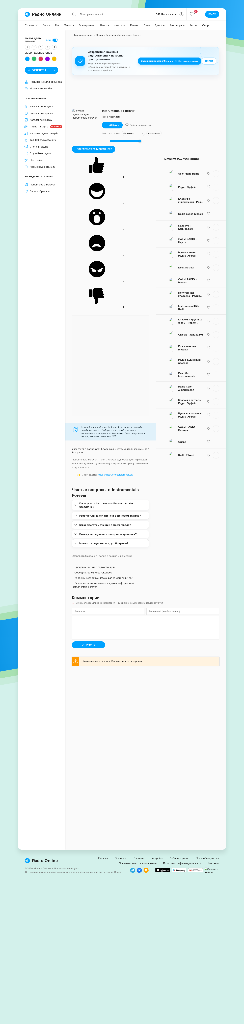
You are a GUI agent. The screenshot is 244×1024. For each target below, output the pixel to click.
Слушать (114, 125)
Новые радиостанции (42, 166)
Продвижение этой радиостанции (94, 567)
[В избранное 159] (208, 173)
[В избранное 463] (208, 294)
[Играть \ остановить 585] (216, 455)
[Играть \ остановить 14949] (216, 375)
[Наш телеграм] (132, 870)
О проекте (121, 858)
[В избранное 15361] (208, 227)
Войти (209, 61)
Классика (119, 25)
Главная (103, 858)
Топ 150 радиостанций (43, 140)
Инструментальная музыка (131, 449)
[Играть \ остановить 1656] (216, 334)
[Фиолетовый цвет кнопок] (47, 58)
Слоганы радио (39, 146)
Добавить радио (179, 858)
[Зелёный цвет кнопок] (34, 58)
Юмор (205, 25)
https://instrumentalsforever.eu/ (115, 474)
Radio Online (45, 860)
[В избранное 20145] (208, 307)
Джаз (147, 25)
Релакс (134, 25)
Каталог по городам (41, 106)
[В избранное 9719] (208, 240)
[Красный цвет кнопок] (40, 58)
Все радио (78, 452)
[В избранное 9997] (208, 428)
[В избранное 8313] (208, 388)
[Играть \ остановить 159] (216, 173)
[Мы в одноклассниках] (146, 870)
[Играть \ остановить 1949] (216, 200)
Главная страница (83, 35)
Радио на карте (44, 126)
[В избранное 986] (208, 442)
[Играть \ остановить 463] (216, 294)
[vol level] (105, 141)
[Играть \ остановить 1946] (216, 321)
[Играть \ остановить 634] (216, 348)
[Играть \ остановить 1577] (216, 361)
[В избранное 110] (208, 187)
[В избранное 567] (208, 415)
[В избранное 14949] (208, 374)
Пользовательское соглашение (137, 863)
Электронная (86, 25)
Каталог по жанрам (41, 119)
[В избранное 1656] (208, 334)
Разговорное (177, 25)
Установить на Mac (41, 88)
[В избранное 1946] (208, 321)
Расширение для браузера (46, 81)
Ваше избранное (40, 191)
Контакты (213, 863)
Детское (160, 25)
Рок (57, 25)
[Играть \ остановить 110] (216, 187)
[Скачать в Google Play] (179, 870)
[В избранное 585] (208, 455)
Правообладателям (207, 858)
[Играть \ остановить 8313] (216, 388)
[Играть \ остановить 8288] (216, 214)
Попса (46, 25)
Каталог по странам (41, 113)
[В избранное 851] (208, 267)
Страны (29, 25)
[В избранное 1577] (208, 361)
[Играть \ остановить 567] (216, 415)
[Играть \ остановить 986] (216, 442)
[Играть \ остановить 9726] (216, 281)
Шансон (104, 25)
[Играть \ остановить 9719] (216, 240)
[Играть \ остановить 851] (216, 267)
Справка (139, 858)
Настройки (36, 160)
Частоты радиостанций (44, 133)
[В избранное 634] (208, 348)
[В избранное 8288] (208, 213)
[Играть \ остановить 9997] (216, 428)
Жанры (99, 35)
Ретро (193, 25)
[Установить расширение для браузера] (195, 870)
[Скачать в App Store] (162, 870)
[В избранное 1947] (208, 401)
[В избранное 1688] (208, 254)
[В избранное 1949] (208, 200)
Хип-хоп (69, 25)
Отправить (88, 645)
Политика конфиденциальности (182, 863)
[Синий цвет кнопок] (27, 58)
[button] (181, 14)
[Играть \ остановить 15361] (216, 227)
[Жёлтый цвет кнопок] (54, 58)
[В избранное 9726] (208, 281)
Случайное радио (40, 153)
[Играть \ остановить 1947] (216, 401)
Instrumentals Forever (42, 184)
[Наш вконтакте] (139, 870)
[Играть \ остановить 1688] (216, 254)
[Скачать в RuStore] (212, 870)
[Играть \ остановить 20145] (216, 308)
